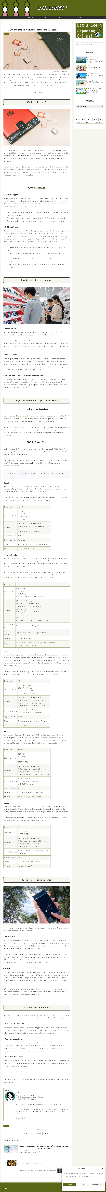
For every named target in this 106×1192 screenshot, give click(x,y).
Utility (6, 1126)
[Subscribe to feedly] (22, 1119)
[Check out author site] (17, 1119)
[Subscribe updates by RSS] (25, 1119)
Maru (18, 1092)
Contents (34, 92)
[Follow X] (19, 1119)
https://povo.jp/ (23, 725)
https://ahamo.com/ (25, 866)
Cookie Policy (83, 1188)
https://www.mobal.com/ (27, 549)
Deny (83, 1184)
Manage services (67, 1180)
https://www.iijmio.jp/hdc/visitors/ (30, 797)
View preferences (97, 1184)
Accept (70, 1184)
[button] (103, 1168)
